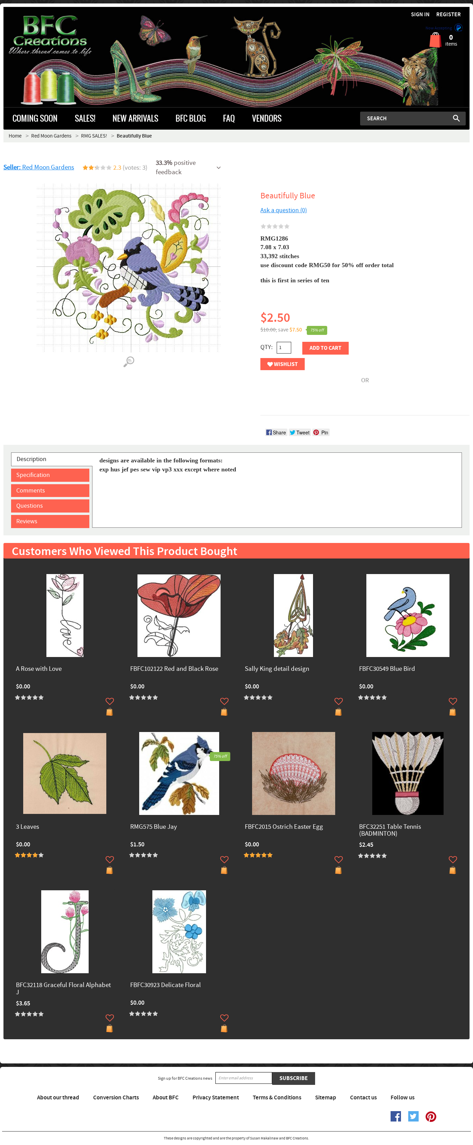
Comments (30, 491)
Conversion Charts (116, 1097)
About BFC (166, 1097)
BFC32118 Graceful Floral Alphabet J (63, 989)
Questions (29, 506)
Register (448, 14)
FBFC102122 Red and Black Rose (174, 669)
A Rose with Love (39, 669)
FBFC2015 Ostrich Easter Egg (284, 827)
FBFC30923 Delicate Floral (165, 985)
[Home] (61, 36)
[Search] (456, 118)
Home (15, 136)
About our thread (58, 1097)
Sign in (420, 14)
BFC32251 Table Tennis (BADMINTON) (390, 831)
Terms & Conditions (277, 1097)
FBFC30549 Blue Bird (387, 669)
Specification (33, 475)
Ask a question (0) (283, 210)
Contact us (363, 1097)
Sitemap (325, 1097)
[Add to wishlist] (110, 701)
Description (31, 459)
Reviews (26, 521)
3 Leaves (27, 827)
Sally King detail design (277, 669)
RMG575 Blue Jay (153, 827)
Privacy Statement (216, 1097)
